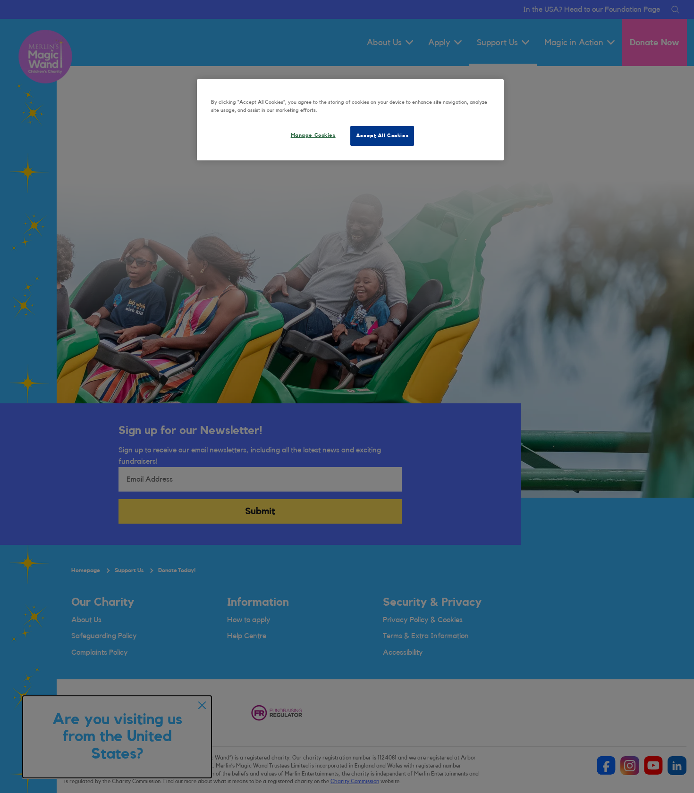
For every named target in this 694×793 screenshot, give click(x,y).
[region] (350, 119)
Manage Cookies (313, 135)
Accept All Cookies (382, 135)
